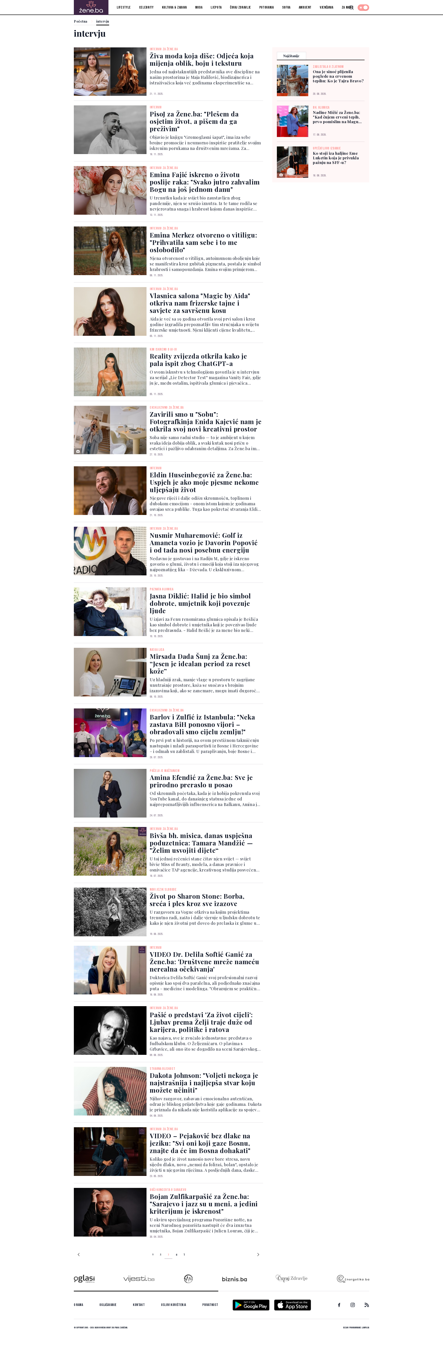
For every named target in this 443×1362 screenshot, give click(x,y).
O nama (78, 1305)
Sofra (286, 7)
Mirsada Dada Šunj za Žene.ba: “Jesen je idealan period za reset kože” (200, 663)
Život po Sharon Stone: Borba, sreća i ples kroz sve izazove (197, 900)
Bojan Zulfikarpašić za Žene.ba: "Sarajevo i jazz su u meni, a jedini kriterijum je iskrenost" (204, 1203)
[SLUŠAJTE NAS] (188, 1279)
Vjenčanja (326, 7)
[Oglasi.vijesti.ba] (84, 1279)
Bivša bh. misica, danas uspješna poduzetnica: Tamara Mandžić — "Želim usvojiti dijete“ (201, 842)
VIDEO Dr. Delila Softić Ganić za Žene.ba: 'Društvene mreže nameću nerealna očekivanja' (204, 961)
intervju (102, 22)
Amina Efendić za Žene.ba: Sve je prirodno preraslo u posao (201, 781)
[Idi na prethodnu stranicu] (78, 1255)
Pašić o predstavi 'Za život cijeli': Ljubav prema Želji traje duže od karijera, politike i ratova (201, 1022)
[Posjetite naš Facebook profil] (339, 1305)
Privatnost (210, 1305)
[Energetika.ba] (352, 1279)
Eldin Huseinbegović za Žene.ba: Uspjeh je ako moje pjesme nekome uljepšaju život (204, 482)
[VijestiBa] (138, 1279)
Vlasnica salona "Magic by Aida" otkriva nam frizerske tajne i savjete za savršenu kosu (200, 303)
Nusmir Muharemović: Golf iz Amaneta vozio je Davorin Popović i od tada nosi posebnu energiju (204, 542)
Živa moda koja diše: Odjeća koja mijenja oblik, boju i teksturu (202, 59)
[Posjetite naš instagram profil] (352, 1305)
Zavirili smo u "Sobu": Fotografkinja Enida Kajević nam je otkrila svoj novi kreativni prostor (206, 421)
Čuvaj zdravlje (240, 7)
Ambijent (305, 7)
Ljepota (216, 7)
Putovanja (266, 7)
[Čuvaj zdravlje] (291, 1279)
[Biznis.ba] (234, 1279)
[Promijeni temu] (363, 7)
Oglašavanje (108, 1305)
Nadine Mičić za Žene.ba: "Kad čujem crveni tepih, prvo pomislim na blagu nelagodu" (336, 117)
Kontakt (139, 1305)
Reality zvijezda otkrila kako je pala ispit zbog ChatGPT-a (198, 360)
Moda (199, 7)
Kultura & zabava (174, 7)
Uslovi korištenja (173, 1305)
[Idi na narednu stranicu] (258, 1255)
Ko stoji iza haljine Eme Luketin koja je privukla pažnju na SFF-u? (336, 158)
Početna (80, 22)
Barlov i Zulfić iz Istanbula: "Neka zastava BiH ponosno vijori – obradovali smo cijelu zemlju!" (202, 724)
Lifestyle (124, 7)
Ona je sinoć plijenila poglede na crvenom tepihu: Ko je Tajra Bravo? (338, 76)
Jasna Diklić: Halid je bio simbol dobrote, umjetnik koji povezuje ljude (200, 603)
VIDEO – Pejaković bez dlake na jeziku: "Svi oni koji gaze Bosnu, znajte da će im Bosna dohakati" (200, 1143)
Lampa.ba (365, 1327)
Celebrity (146, 7)
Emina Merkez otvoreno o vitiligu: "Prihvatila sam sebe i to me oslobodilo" (203, 242)
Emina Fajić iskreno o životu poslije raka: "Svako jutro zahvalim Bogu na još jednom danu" (205, 181)
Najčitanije (291, 56)
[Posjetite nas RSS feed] (366, 1305)
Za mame (347, 7)
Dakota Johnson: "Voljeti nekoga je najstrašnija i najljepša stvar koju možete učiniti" (204, 1082)
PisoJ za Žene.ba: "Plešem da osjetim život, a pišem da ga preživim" (194, 121)
